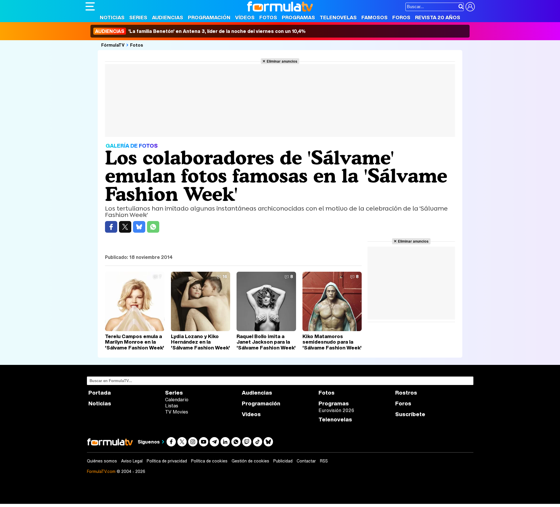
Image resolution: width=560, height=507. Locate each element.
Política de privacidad (167, 461)
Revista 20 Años (437, 17)
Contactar (306, 461)
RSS (324, 461)
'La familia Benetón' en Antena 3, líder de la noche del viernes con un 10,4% (200, 31)
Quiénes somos (102, 461)
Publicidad (283, 461)
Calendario (176, 399)
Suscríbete (410, 414)
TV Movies (176, 411)
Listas (171, 405)
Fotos (268, 17)
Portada (99, 392)
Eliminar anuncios (282, 61)
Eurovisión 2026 (336, 410)
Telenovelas (338, 17)
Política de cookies (209, 461)
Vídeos (245, 17)
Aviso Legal (132, 461)
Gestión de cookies (250, 461)
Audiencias (167, 17)
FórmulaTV (113, 45)
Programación (209, 17)
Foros (401, 17)
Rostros (406, 392)
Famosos (374, 17)
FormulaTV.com (101, 471)
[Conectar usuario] (470, 6)
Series (138, 17)
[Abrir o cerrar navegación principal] (90, 6)
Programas (298, 17)
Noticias (112, 17)
